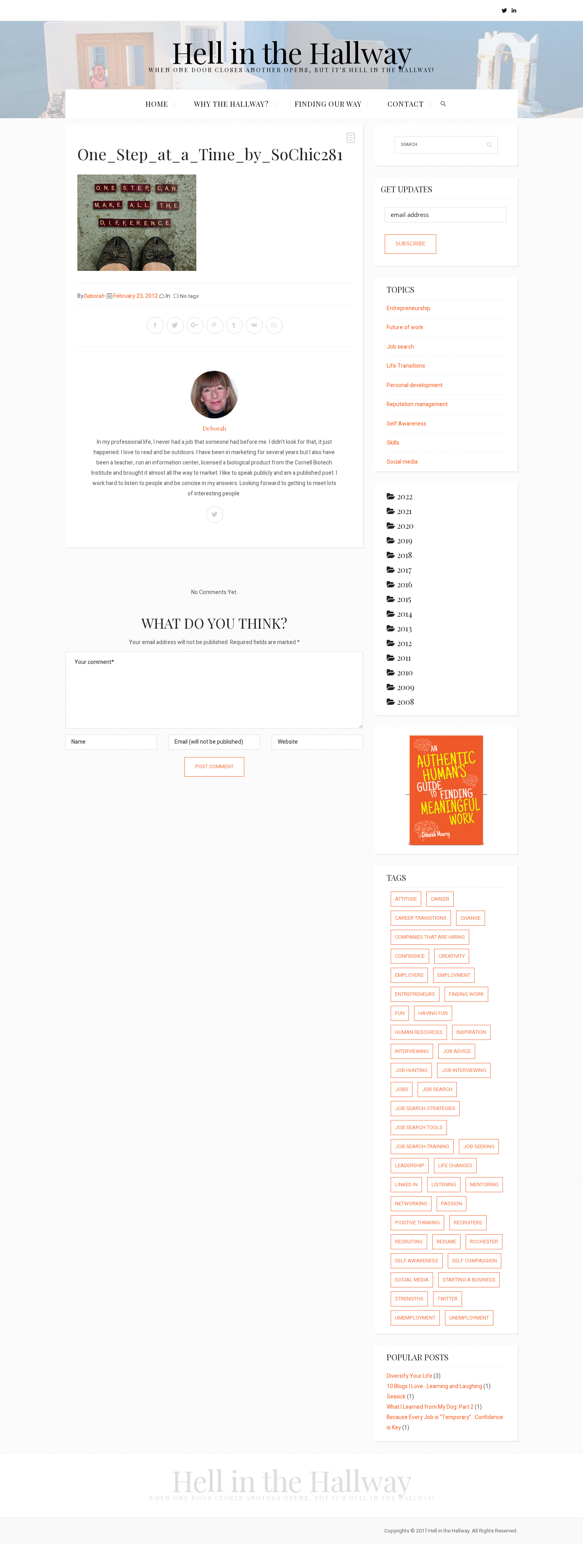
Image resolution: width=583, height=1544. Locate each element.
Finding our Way (328, 104)
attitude (406, 899)
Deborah (93, 296)
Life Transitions (406, 366)
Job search (400, 347)
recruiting (409, 1241)
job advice (457, 1051)
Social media (402, 462)
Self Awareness (406, 424)
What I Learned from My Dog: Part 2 (430, 1407)
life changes (455, 1165)
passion (451, 1203)
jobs (401, 1089)
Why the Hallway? (231, 104)
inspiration (471, 1032)
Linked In (406, 1184)
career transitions (421, 918)
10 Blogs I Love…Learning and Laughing (434, 1386)
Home (157, 104)
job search (437, 1089)
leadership (409, 1165)
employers (409, 975)
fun (400, 1013)
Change (470, 918)
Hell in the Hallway (292, 52)
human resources (419, 1032)
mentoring (484, 1184)
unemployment (469, 1318)
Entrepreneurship (408, 308)
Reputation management (417, 404)
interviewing (412, 1051)
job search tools (419, 1127)
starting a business (469, 1279)
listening (443, 1184)
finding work (466, 994)
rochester (484, 1241)
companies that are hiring (430, 937)
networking (411, 1203)
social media (412, 1279)
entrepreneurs (415, 994)
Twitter (447, 1298)
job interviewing (463, 1070)
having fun (433, 1013)
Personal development (415, 385)
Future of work (405, 327)
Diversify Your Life (409, 1376)
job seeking (479, 1146)
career (440, 899)
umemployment (415, 1318)
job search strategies (425, 1108)
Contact (405, 104)
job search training (422, 1146)
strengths (409, 1298)
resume (446, 1241)
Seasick (396, 1396)
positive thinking (417, 1222)
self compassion (474, 1260)
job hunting (411, 1070)
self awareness (416, 1260)
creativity (452, 956)
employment (453, 975)
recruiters (468, 1222)
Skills (393, 443)
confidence (410, 956)
